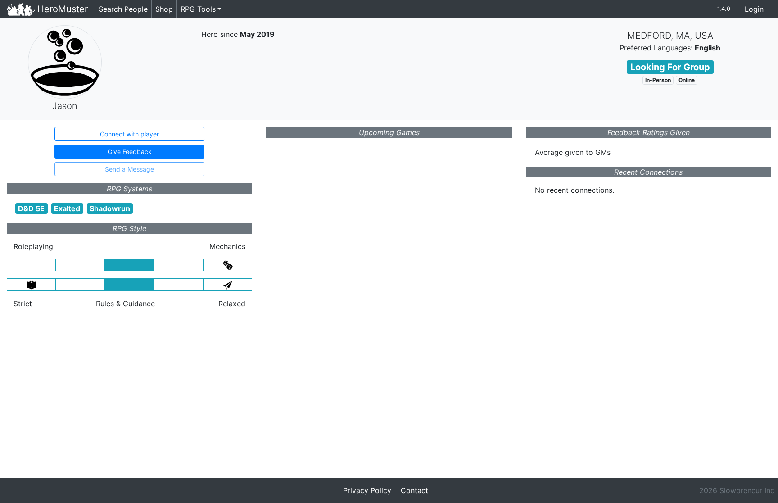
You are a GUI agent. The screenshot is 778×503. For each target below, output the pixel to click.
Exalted (67, 208)
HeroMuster (61, 9)
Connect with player (129, 134)
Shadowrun (110, 208)
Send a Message (129, 169)
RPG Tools (198, 9)
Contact (414, 490)
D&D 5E (31, 208)
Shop (164, 9)
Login (754, 9)
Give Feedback (130, 151)
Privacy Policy (367, 490)
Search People (123, 9)
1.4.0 (723, 8)
